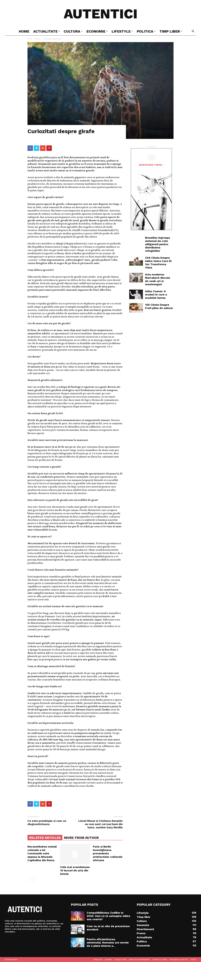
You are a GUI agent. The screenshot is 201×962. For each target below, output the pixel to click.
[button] (193, 31)
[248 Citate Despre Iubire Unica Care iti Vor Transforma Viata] (136, 261)
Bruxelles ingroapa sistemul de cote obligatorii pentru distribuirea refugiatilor (157, 244)
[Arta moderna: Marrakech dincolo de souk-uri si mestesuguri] (136, 277)
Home (24, 31)
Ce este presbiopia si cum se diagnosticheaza (46, 822)
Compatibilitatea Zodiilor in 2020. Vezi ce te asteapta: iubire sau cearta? (108, 916)
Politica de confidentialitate (139, 959)
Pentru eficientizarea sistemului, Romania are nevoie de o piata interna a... (108, 942)
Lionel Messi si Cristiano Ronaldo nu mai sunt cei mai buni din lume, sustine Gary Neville (100, 824)
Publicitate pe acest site (178, 959)
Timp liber (169, 31)
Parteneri (108, 959)
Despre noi (98, 959)
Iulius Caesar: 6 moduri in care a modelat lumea (156, 294)
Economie (95, 31)
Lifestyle (121, 31)
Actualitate (45, 31)
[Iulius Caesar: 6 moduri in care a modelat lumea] (136, 294)
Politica (145, 31)
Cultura (72, 31)
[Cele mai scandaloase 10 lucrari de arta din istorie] (75, 854)
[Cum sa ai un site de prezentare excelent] (78, 929)
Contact (193, 959)
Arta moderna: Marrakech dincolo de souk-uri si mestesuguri (157, 279)
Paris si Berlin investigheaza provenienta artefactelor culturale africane (107, 853)
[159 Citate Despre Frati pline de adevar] (136, 308)
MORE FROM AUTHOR (81, 838)
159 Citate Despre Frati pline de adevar (159, 306)
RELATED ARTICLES (45, 838)
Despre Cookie (120, 959)
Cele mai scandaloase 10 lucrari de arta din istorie (75, 870)
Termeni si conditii (160, 959)
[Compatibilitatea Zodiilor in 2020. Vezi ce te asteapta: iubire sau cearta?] (78, 916)
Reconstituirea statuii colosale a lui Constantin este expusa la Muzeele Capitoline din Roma (42, 853)
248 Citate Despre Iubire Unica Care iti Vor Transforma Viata (158, 262)
